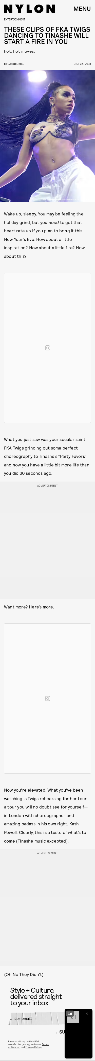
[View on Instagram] (48, 348)
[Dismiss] (87, 1014)
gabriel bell (16, 63)
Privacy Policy (34, 1046)
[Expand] (70, 1014)
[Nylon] (29, 9)
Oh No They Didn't (24, 974)
